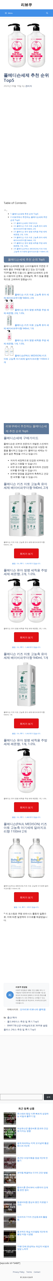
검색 (48, 1097)
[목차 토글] (5, 210)
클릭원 (42, 1009)
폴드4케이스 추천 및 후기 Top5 (23, 1021)
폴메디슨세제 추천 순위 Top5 (25, 214)
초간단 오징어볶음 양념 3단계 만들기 (32, 1159)
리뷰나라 (33, 1009)
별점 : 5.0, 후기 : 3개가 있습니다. (26, 907)
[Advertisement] (26, 116)
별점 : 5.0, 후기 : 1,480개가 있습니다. (26, 647)
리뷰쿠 (26, 4)
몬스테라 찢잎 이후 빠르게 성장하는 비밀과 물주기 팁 (33, 1115)
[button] (47, 13)
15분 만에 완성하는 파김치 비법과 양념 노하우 (33, 1247)
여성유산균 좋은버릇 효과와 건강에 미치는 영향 (32, 1129)
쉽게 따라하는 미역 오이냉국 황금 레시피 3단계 (33, 1144)
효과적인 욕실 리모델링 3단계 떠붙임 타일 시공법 (32, 1233)
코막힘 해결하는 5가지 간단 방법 (32, 1172)
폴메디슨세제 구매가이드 (27, 223)
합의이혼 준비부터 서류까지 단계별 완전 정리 (32, 1188)
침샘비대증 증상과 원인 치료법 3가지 (32, 1203)
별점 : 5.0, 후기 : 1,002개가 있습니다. (26, 563)
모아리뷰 (24, 1009)
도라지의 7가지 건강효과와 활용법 (32, 1218)
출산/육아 (12, 1017)
